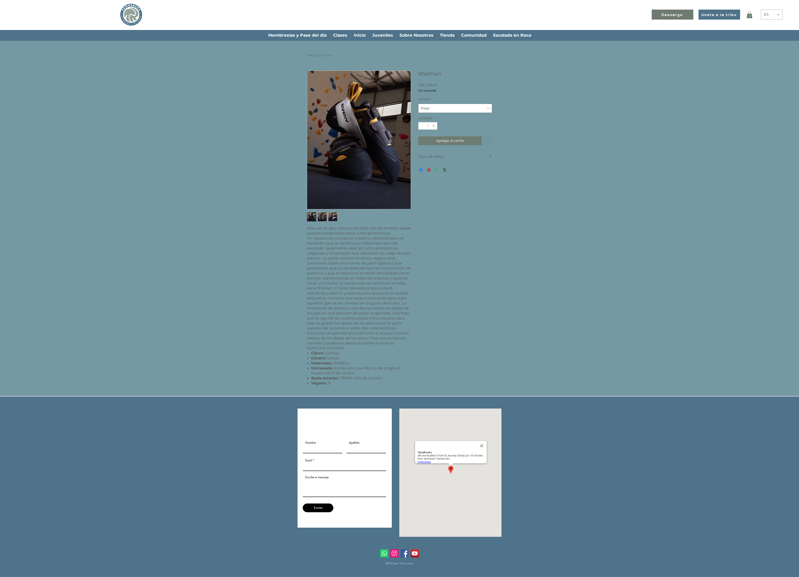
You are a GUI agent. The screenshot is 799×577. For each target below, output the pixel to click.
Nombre (310, 442)
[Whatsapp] (384, 553)
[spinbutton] (428, 126)
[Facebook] (405, 553)
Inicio (311, 55)
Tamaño (425, 99)
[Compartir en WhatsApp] (436, 169)
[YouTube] (415, 553)
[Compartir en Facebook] (420, 169)
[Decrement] (421, 126)
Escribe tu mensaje (317, 477)
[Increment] (434, 126)
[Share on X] (444, 169)
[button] (749, 14)
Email (308, 460)
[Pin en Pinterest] (428, 169)
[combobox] (455, 108)
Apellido (354, 442)
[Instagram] (394, 553)
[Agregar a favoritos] (487, 140)
